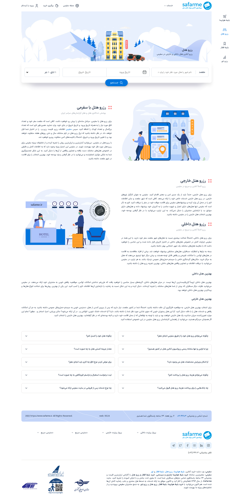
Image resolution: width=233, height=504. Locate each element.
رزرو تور (224, 61)
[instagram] (208, 446)
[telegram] (173, 446)
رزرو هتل (224, 34)
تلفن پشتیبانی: (200, 452)
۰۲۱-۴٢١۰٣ (181, 416)
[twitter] (180, 446)
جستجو (114, 83)
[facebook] (187, 446)
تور (152, 471)
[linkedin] (201, 446)
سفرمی (69, 129)
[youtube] (194, 446)
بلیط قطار (225, 47)
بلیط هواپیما (224, 20)
